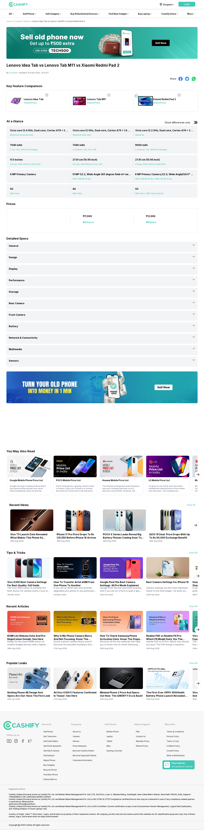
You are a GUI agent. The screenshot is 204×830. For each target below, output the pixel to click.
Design (13, 257)
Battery (13, 326)
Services (46, 724)
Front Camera (17, 314)
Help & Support (142, 724)
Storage (14, 291)
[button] (186, 4)
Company (76, 724)
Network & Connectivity (23, 337)
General (13, 245)
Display (13, 268)
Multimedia (15, 349)
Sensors (14, 360)
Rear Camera (16, 303)
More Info (170, 724)
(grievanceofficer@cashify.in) (22, 804)
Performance (16, 280)
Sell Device (111, 724)
